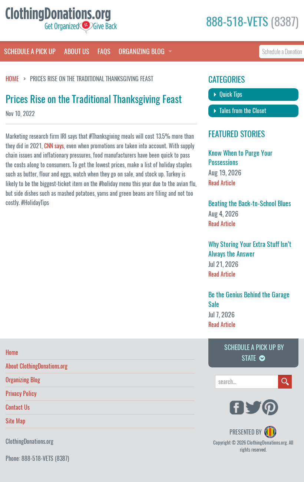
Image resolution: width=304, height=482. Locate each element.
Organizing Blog (23, 380)
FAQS (104, 51)
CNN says (54, 146)
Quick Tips (230, 94)
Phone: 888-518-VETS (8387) (37, 458)
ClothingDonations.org (29, 441)
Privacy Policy (21, 394)
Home (12, 79)
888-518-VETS (252, 21)
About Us (76, 51)
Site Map (15, 421)
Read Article (221, 183)
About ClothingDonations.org (36, 366)
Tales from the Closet (242, 111)
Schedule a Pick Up (30, 51)
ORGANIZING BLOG (142, 51)
